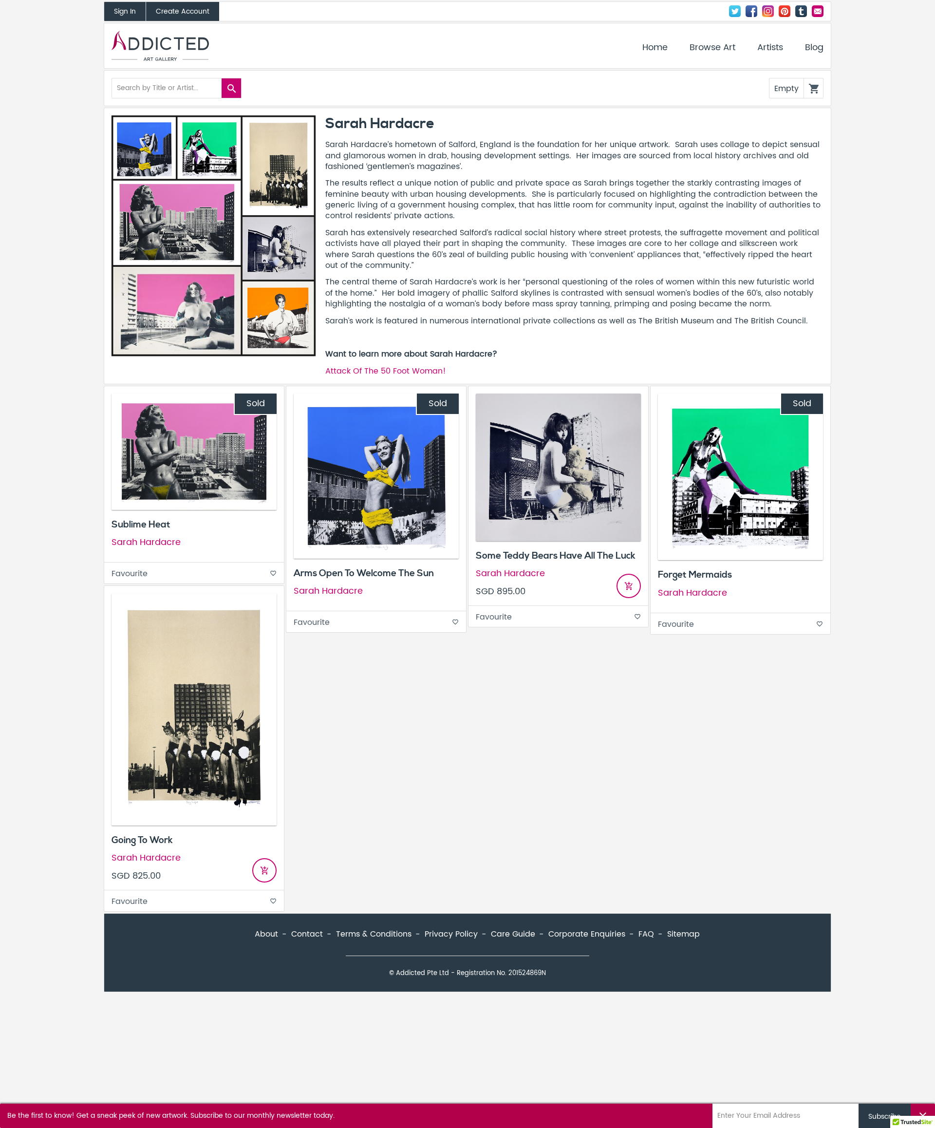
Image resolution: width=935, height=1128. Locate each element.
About (266, 934)
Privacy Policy (451, 934)
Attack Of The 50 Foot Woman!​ (385, 371)
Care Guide (513, 934)
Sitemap (683, 934)
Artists (770, 48)
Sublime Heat (141, 524)
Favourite (194, 573)
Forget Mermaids (695, 575)
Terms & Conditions (373, 934)
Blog (814, 48)
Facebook (751, 11)
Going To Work (142, 840)
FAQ (646, 934)
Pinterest (784, 11)
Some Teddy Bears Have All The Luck (556, 556)
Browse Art (712, 48)
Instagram (768, 11)
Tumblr (801, 11)
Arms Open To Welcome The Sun (364, 573)
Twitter (735, 11)
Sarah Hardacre (146, 542)
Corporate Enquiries (586, 934)
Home (655, 48)
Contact (817, 11)
